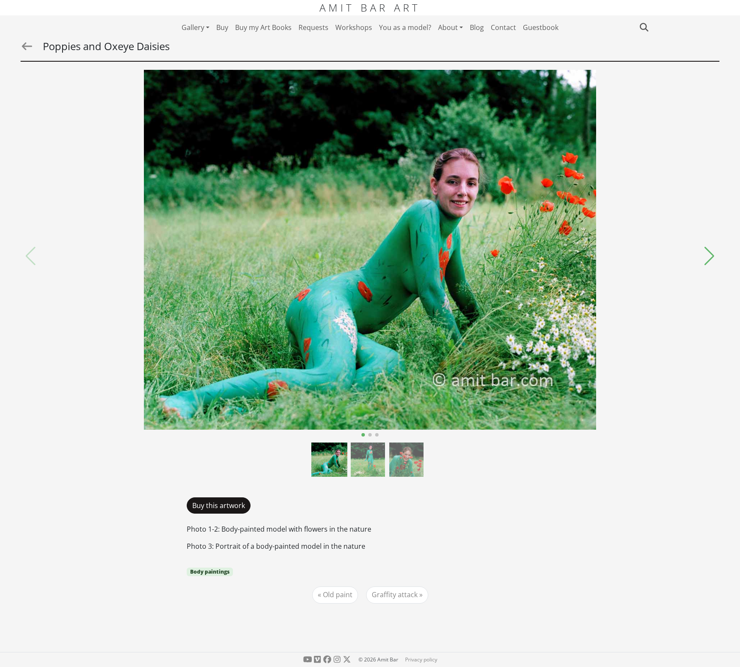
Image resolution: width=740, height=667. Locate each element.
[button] (709, 256)
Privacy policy (421, 659)
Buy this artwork (218, 505)
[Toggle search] (644, 27)
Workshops (353, 27)
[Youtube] (308, 659)
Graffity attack (395, 594)
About (448, 27)
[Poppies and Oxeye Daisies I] (370, 250)
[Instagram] (337, 659)
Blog (477, 27)
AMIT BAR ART (370, 7)
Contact (503, 27)
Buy (222, 27)
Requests (313, 27)
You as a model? (405, 27)
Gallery (193, 27)
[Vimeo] (317, 659)
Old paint (337, 594)
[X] (347, 659)
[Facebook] (327, 659)
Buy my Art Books (263, 27)
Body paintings (210, 571)
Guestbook (540, 27)
